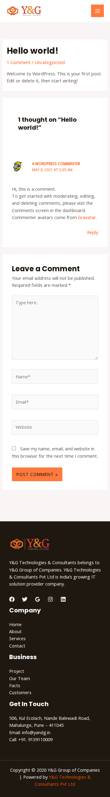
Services (17, 638)
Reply (92, 232)
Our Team (19, 678)
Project (16, 671)
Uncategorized (50, 62)
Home (15, 624)
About (15, 631)
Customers (20, 692)
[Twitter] (25, 599)
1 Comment (19, 62)
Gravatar (87, 217)
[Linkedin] (63, 599)
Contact (17, 646)
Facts (14, 685)
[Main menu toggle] (97, 11)
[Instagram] (50, 599)
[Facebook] (12, 599)
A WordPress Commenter (56, 163)
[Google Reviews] (37, 599)
